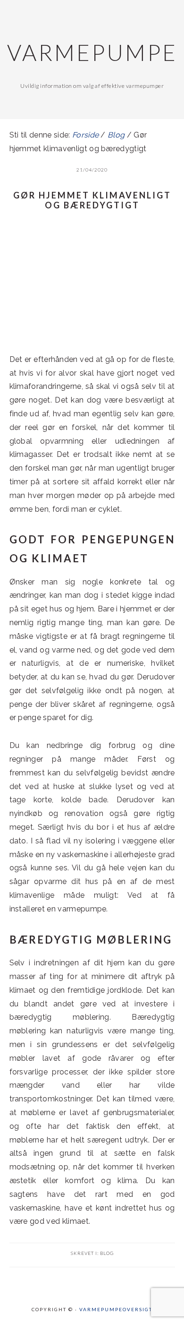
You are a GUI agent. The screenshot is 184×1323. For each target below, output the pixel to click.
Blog (107, 1253)
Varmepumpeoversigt (115, 1309)
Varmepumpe (92, 52)
